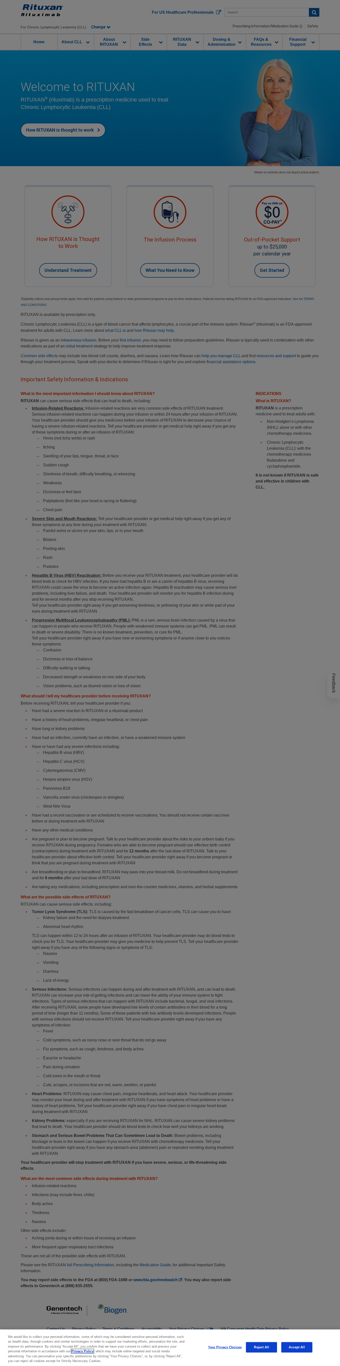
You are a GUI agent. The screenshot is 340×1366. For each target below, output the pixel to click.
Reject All (261, 1347)
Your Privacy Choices (225, 1347)
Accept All (297, 1347)
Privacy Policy (82, 1351)
